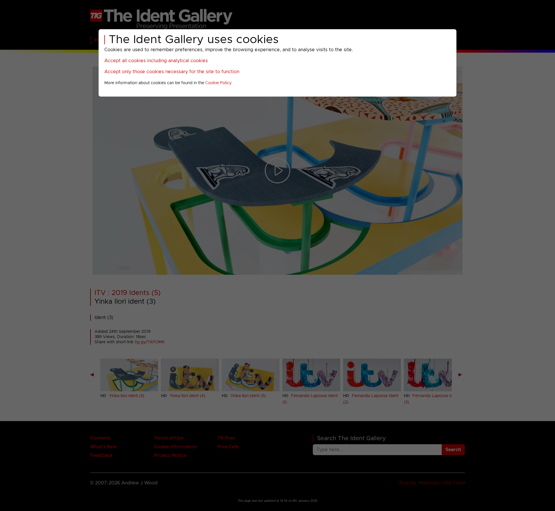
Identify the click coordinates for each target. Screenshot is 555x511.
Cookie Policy (218, 83)
